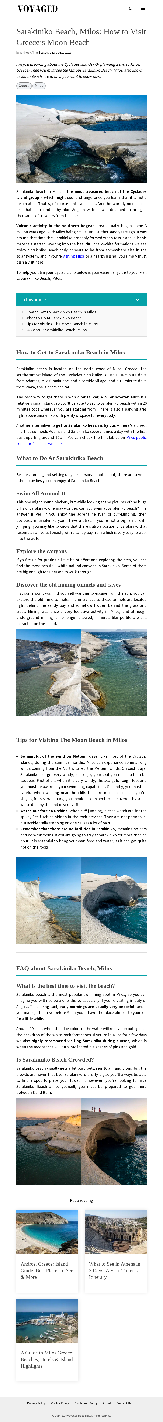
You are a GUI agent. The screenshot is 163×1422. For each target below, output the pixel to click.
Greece (24, 85)
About (107, 1403)
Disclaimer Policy (85, 1403)
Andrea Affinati (29, 53)
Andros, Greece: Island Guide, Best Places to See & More (47, 1270)
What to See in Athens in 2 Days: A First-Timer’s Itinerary (114, 1270)
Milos (39, 85)
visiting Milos (74, 256)
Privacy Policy (36, 1403)
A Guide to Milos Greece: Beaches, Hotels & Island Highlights (47, 1359)
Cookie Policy (60, 1403)
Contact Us (124, 1403)
